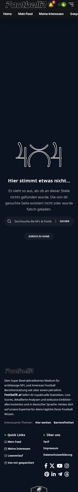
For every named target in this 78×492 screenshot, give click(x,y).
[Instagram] (66, 466)
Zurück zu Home (39, 236)
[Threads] (66, 474)
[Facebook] (46, 466)
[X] (52, 466)
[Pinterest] (46, 474)
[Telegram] (60, 474)
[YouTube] (59, 466)
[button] (51, 4)
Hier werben (43, 422)
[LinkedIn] (53, 474)
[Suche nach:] (33, 221)
